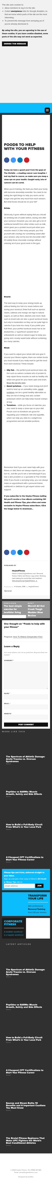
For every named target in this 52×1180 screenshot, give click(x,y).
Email (7, 703)
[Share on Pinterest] (26, 162)
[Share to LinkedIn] (20, 162)
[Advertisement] (26, 73)
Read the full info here (16, 383)
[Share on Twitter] (13, 162)
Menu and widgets (47, 110)
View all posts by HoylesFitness (23, 581)
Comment (9, 660)
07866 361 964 (36, 1170)
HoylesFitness (33, 586)
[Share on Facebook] (6, 162)
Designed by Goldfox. (26, 1177)
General (8, 591)
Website (7, 714)
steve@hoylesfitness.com (28, 1172)
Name (7, 693)
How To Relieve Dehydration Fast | (28, 637)
